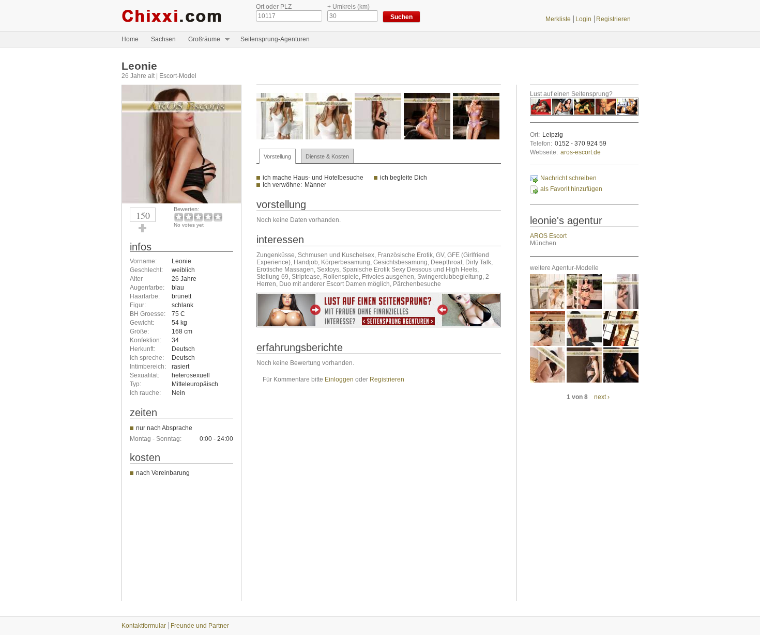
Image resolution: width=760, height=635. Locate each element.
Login (583, 19)
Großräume (201, 39)
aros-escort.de (580, 152)
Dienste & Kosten (327, 156)
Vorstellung (277, 156)
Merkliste (558, 19)
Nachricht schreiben (568, 178)
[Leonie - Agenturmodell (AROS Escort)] (181, 201)
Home (130, 39)
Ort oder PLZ (274, 6)
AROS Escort (548, 236)
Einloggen (339, 379)
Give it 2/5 (188, 217)
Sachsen (163, 39)
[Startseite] (180, 15)
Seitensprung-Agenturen (275, 39)
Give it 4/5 (208, 217)
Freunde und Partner (200, 625)
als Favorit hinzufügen (571, 189)
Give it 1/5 (179, 217)
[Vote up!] (143, 228)
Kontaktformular (143, 625)
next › (602, 397)
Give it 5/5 (218, 217)
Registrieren (613, 19)
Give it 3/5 (198, 217)
